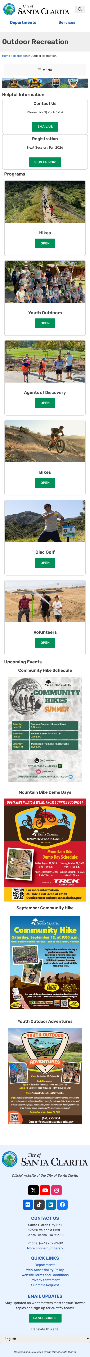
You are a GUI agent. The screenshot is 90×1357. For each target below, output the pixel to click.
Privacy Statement (45, 1280)
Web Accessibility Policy (45, 1270)
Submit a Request (45, 1285)
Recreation (20, 55)
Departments (45, 1265)
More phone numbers (45, 1248)
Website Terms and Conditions (45, 1275)
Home (6, 55)
